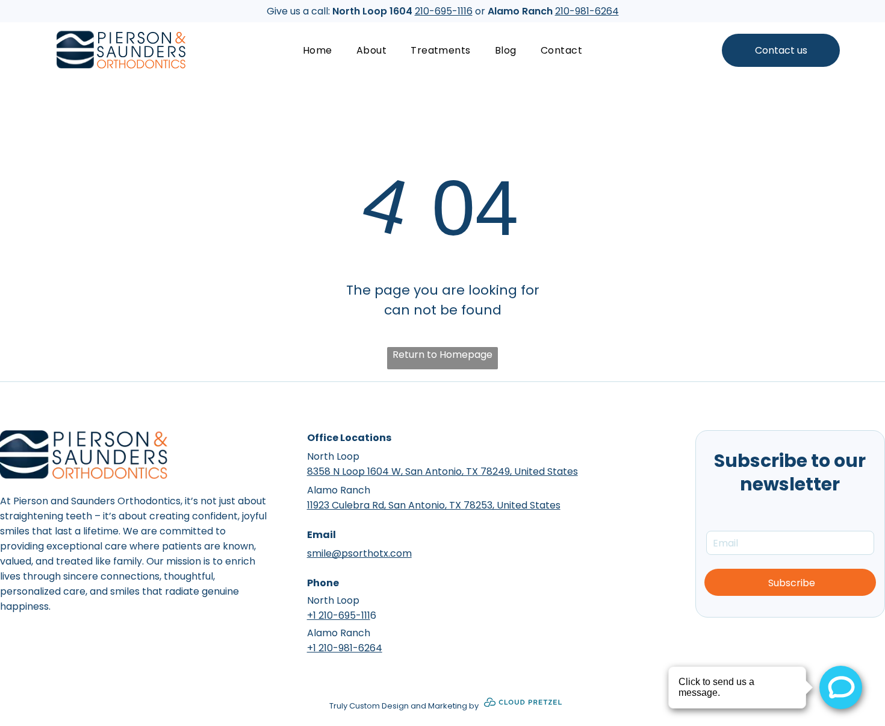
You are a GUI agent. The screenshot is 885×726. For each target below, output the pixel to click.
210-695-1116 (444, 11)
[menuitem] (317, 50)
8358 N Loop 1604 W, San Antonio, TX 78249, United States (442, 471)
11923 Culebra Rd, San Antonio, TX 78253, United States (433, 505)
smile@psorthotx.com (359, 553)
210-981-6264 (587, 11)
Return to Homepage (442, 354)
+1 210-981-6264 (344, 648)
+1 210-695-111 (338, 615)
